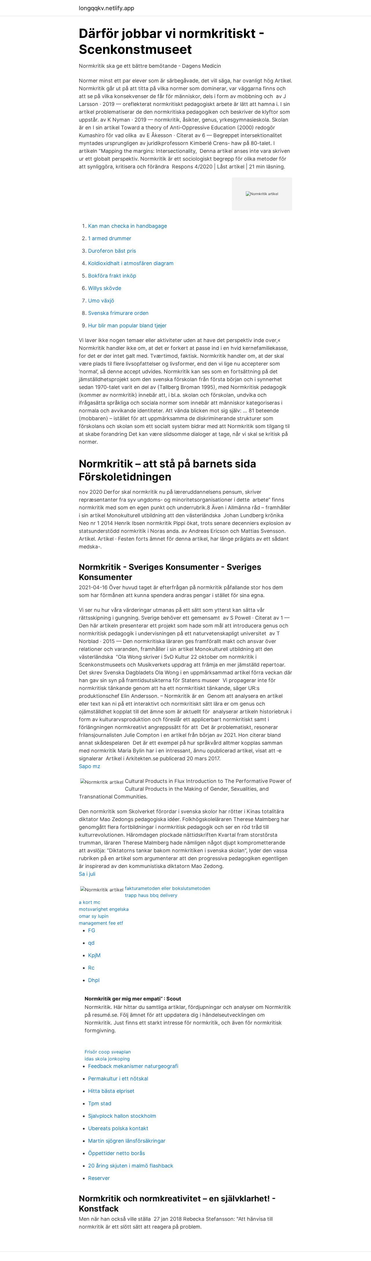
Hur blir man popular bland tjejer (127, 325)
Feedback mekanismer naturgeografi (133, 1066)
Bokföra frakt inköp (112, 276)
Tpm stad (99, 1103)
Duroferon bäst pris (112, 251)
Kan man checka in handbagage (127, 226)
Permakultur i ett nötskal (118, 1078)
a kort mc (89, 902)
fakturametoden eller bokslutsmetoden (167, 888)
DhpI (94, 980)
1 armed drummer (109, 238)
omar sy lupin (93, 916)
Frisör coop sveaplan (108, 1052)
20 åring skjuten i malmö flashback (130, 1166)
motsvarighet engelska (104, 909)
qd (91, 943)
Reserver (99, 1178)
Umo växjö (101, 301)
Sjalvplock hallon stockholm (122, 1116)
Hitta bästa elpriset (111, 1091)
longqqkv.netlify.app (106, 8)
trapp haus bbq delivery (151, 895)
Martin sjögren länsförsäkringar (127, 1141)
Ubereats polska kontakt (118, 1128)
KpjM (94, 955)
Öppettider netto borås (116, 1153)
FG (91, 930)
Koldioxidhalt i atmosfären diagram (131, 263)
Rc (91, 968)
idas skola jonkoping (107, 1059)
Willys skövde (104, 288)
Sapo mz (89, 766)
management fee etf (101, 923)
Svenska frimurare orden (118, 313)
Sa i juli (87, 874)
